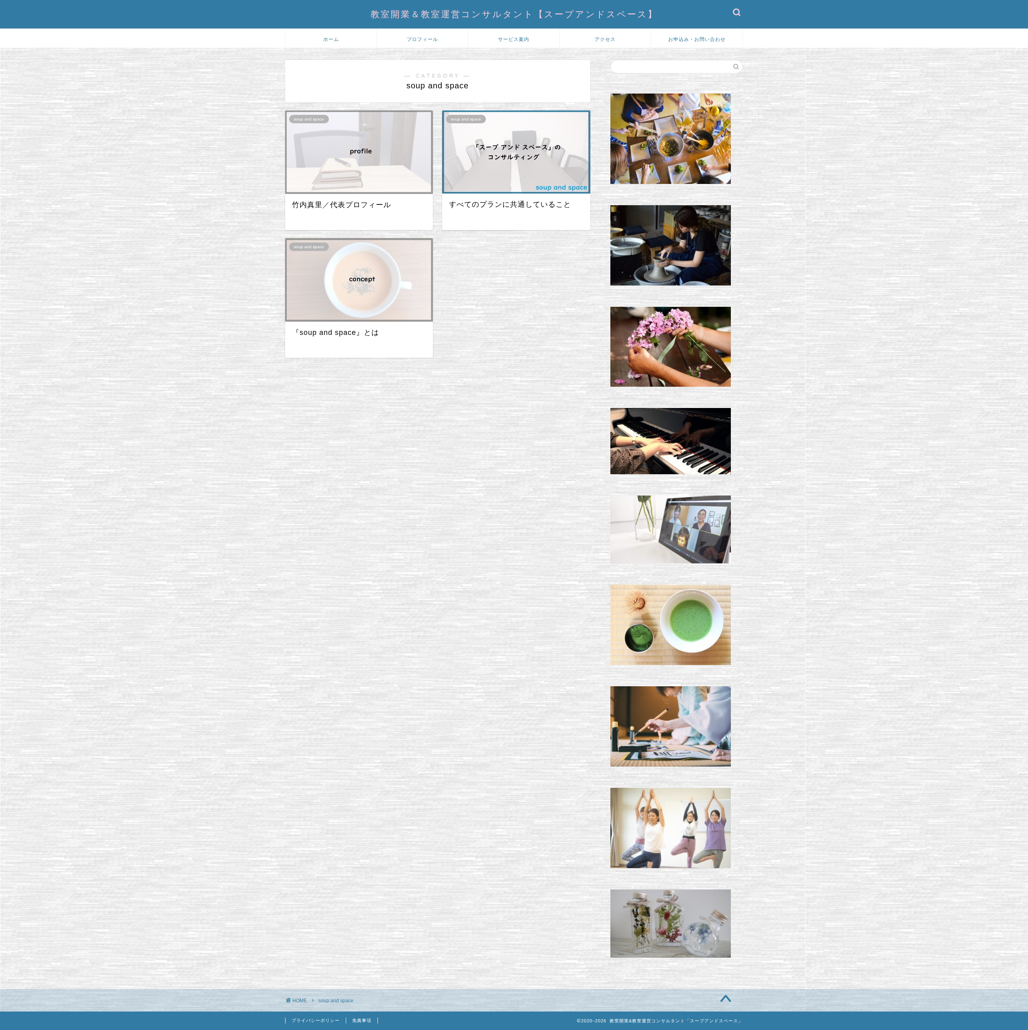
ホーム (331, 39)
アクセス (605, 39)
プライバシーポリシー (316, 1020)
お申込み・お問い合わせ (697, 39)
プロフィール (422, 39)
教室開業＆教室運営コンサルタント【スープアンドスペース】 (514, 14)
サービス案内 (513, 39)
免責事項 (361, 1020)
